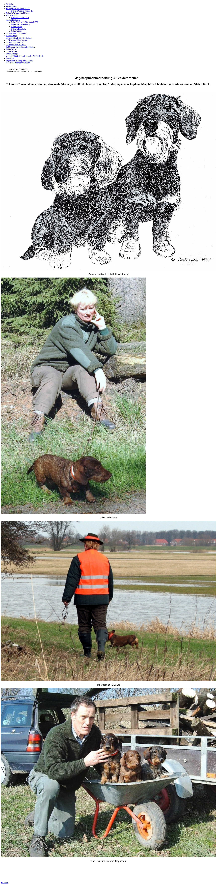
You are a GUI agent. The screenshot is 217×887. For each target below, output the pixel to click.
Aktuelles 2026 (12, 15)
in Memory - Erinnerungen (16, 40)
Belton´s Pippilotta (18, 29)
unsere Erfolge (12, 54)
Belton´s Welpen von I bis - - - (18, 13)
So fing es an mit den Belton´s (18, 9)
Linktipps (10, 58)
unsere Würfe (11, 51)
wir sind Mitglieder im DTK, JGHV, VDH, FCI (25, 56)
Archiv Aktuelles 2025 (20, 18)
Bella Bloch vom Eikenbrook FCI (24, 22)
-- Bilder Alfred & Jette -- (16, 45)
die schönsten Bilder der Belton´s (19, 38)
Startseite (9, 4)
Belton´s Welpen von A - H (22, 11)
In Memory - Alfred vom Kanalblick (20, 47)
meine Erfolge (11, 36)
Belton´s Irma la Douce (20, 24)
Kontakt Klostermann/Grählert (18, 63)
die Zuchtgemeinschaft (15, 42)
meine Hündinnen (13, 20)
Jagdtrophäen (11, 6)
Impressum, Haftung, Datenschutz (19, 60)
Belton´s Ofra (16, 31)
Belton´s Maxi (16, 27)
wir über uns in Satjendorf (16, 33)
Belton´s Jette (11, 49)
